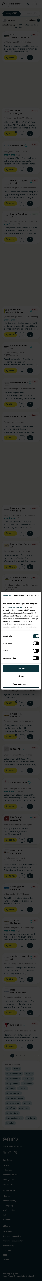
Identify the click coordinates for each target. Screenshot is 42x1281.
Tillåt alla (21, 669)
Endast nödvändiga (21, 684)
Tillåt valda (21, 676)
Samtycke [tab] (7, 595)
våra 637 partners (16, 607)
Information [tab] (19, 595)
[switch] (36, 643)
